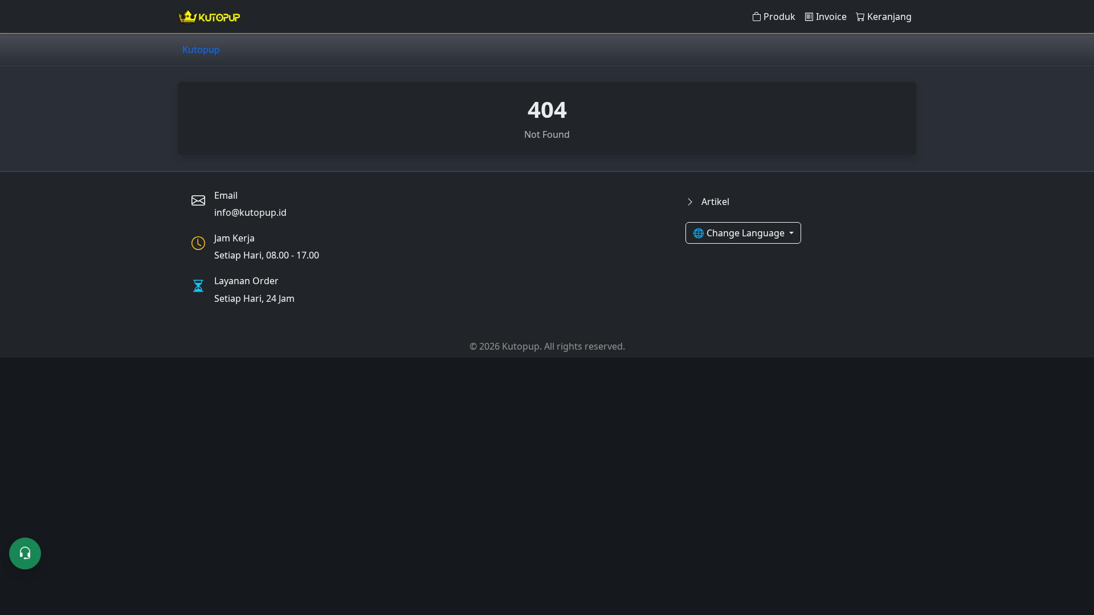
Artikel (714, 201)
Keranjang (889, 16)
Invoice (831, 16)
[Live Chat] (25, 553)
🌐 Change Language (740, 233)
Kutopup (201, 49)
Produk (779, 16)
